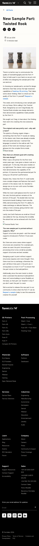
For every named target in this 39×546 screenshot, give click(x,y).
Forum (4, 455)
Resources (5, 446)
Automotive (25, 402)
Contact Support (8, 473)
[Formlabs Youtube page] (20, 515)
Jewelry (23, 422)
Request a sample (9, 292)
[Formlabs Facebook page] (4, 515)
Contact (24, 455)
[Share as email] (13, 29)
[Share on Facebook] (4, 29)
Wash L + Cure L (26, 324)
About (23, 439)
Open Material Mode (9, 381)
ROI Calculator (7, 452)
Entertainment (26, 418)
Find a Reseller (26, 488)
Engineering (6, 368)
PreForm (24, 358)
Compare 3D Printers (9, 344)
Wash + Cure (25, 321)
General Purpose (7, 365)
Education (24, 415)
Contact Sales (26, 484)
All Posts (9, 10)
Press (23, 446)
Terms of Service (18, 536)
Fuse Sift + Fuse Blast (29, 328)
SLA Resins (6, 358)
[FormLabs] (8, 3)
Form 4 (4, 321)
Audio (23, 425)
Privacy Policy (6, 536)
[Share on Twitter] (9, 29)
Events (4, 449)
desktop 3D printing (20, 91)
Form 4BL (5, 331)
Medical (4, 375)
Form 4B (5, 324)
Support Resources (8, 470)
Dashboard (24, 361)
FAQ (14, 538)
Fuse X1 (4, 337)
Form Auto (5, 334)
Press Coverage (26, 452)
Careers (23, 442)
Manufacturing (26, 399)
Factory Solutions (8, 399)
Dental (4, 371)
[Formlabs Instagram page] (14, 515)
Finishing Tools (26, 331)
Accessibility (6, 476)
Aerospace (24, 405)
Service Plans (6, 395)
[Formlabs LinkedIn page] (25, 515)
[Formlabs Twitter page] (9, 515)
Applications (6, 439)
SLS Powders (6, 361)
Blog (3, 442)
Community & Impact (28, 449)
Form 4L (5, 328)
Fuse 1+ (4, 341)
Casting (4, 378)
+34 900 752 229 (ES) (28, 481)
